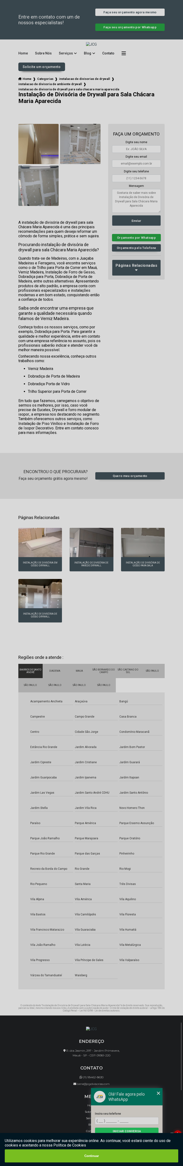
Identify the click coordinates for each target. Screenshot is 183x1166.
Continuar (91, 1156)
